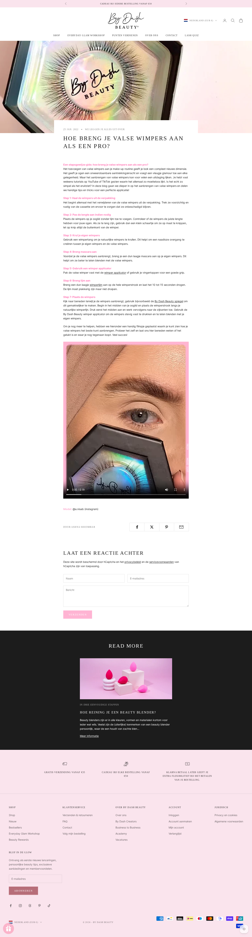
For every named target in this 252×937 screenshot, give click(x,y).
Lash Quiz (192, 35)
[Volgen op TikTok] (49, 905)
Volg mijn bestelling (74, 833)
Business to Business (127, 827)
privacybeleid (133, 561)
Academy (121, 833)
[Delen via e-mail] (181, 527)
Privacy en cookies (226, 815)
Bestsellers (15, 827)
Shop (12, 815)
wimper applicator (115, 272)
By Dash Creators (126, 821)
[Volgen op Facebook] (11, 905)
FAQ (65, 821)
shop (56, 35)
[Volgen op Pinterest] (39, 905)
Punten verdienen (125, 35)
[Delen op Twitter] (151, 527)
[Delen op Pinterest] (166, 527)
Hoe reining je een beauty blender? (118, 712)
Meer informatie (89, 735)
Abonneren (23, 890)
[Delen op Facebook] (137, 527)
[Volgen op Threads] (30, 905)
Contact (171, 35)
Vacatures (121, 839)
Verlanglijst (175, 833)
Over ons (151, 35)
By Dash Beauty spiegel (169, 301)
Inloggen (174, 815)
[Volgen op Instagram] (20, 905)
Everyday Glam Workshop (86, 35)
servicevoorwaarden (161, 561)
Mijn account (176, 827)
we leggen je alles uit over (105, 129)
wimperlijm (96, 284)
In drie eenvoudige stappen (99, 704)
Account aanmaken (180, 821)
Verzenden (78, 614)
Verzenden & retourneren (78, 815)
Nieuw (12, 821)
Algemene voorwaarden (229, 821)
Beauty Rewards (19, 839)
